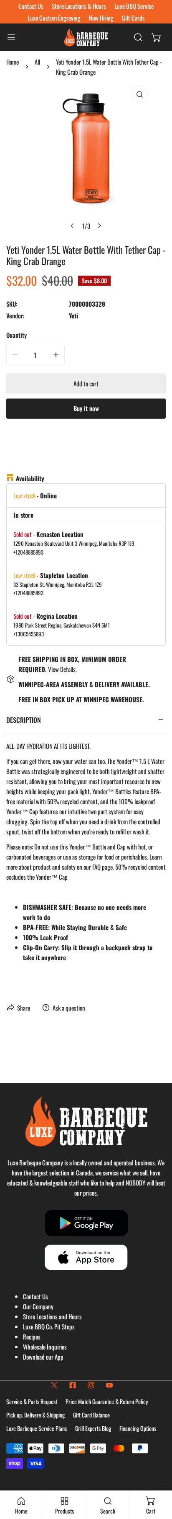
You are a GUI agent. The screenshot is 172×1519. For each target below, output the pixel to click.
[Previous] (72, 225)
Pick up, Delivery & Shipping (35, 1414)
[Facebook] (72, 1385)
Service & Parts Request (31, 1401)
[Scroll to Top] (157, 1474)
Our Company (38, 1306)
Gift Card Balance (91, 1414)
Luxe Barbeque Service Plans (36, 1428)
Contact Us (35, 1296)
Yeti (73, 315)
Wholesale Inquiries (45, 1346)
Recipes (31, 1336)
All (37, 61)
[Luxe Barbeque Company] (86, 37)
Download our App (43, 1356)
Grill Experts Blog (93, 1428)
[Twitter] (54, 1385)
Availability (30, 478)
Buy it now (86, 408)
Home (12, 61)
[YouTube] (109, 1385)
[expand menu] (11, 37)
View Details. (62, 669)
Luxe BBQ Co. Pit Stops (49, 1326)
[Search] (138, 37)
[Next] (99, 225)
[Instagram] (91, 1385)
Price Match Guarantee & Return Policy (107, 1401)
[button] (156, 37)
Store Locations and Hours (52, 1316)
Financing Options (137, 1428)
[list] (86, 158)
